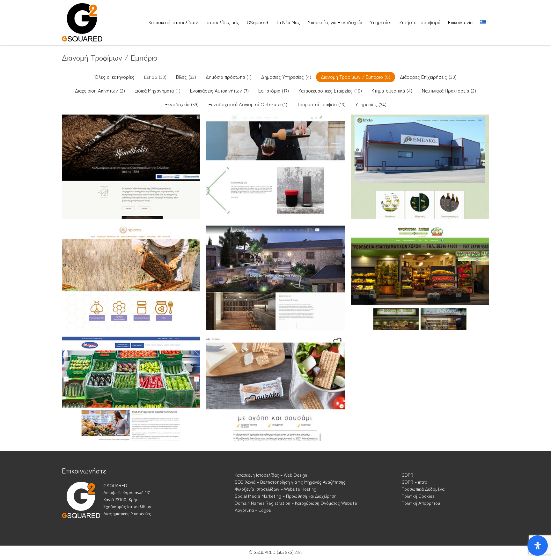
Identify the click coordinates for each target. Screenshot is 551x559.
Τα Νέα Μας (288, 22)
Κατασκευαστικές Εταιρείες (330, 90)
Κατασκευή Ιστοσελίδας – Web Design (271, 475)
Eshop (155, 76)
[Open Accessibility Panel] (537, 545)
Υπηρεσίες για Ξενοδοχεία (335, 22)
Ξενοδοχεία (182, 104)
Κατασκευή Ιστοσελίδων (173, 22)
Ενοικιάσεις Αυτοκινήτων (219, 90)
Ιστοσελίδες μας (222, 22)
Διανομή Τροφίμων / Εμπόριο (355, 76)
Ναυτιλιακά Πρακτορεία (449, 90)
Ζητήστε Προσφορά (419, 22)
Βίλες (186, 76)
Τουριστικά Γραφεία (321, 104)
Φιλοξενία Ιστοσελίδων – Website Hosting (275, 489)
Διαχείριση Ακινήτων (100, 90)
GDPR (407, 475)
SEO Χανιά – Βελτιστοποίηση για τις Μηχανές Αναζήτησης (290, 482)
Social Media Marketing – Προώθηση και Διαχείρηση (285, 496)
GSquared (257, 22)
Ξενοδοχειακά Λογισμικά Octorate (247, 104)
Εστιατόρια (273, 90)
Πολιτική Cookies (417, 496)
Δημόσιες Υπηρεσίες (286, 76)
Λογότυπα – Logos (253, 510)
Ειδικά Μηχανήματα (157, 90)
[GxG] (81, 506)
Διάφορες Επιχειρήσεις (428, 76)
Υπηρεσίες (381, 22)
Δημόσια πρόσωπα (229, 76)
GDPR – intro (414, 482)
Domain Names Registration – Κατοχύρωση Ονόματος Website (296, 503)
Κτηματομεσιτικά (391, 90)
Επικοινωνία (460, 22)
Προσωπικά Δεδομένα (422, 489)
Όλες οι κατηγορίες (115, 76)
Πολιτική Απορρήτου (420, 503)
